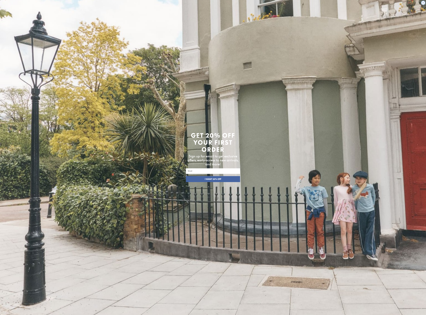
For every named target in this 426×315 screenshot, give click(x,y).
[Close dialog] (423, 3)
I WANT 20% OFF (213, 179)
